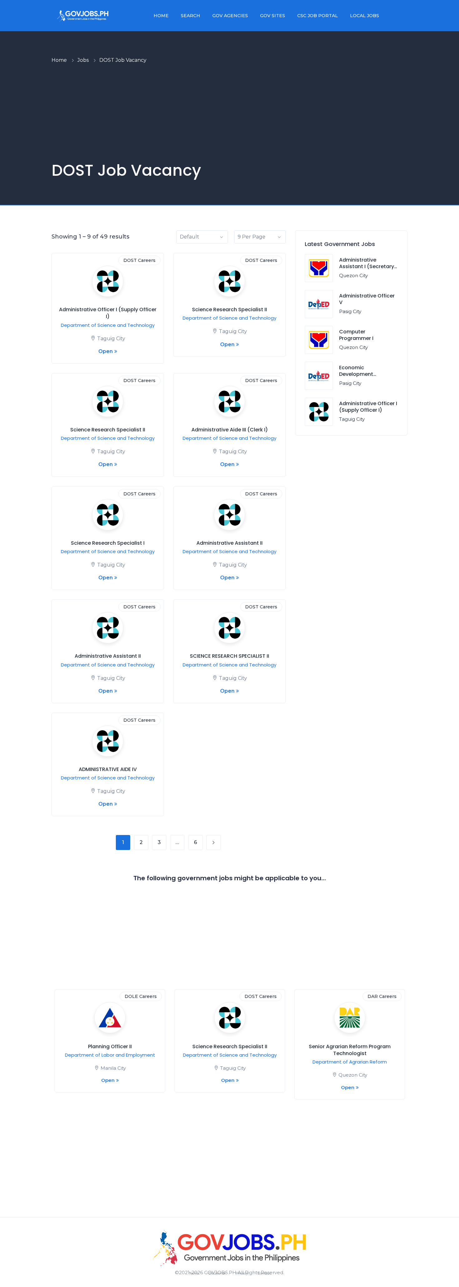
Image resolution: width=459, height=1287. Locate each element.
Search (190, 15)
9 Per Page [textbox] (251, 237)
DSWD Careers (140, 996)
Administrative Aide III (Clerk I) (229, 429)
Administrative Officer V (367, 299)
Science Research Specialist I (108, 543)
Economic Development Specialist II (356, 374)
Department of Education (230, 1055)
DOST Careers (139, 260)
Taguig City (111, 338)
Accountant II (110, 1046)
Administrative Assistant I (349, 1046)
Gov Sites (272, 15)
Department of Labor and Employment (350, 1055)
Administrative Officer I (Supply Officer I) (107, 313)
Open (105, 351)
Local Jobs (364, 15)
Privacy (242, 1273)
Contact (264, 1273)
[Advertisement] (229, 112)
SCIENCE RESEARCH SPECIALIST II (229, 656)
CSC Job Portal (317, 15)
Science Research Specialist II (229, 309)
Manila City (353, 1068)
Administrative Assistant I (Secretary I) (366, 266)
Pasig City (350, 311)
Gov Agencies (230, 15)
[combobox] (202, 236)
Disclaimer (217, 1273)
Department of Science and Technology (108, 325)
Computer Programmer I (356, 335)
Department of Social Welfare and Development (110, 1058)
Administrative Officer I (230, 1046)
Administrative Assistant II (229, 543)
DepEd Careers (259, 996)
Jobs (83, 60)
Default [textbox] (189, 237)
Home (161, 15)
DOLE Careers (380, 996)
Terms (194, 1273)
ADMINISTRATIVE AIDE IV (108, 769)
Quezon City (353, 275)
